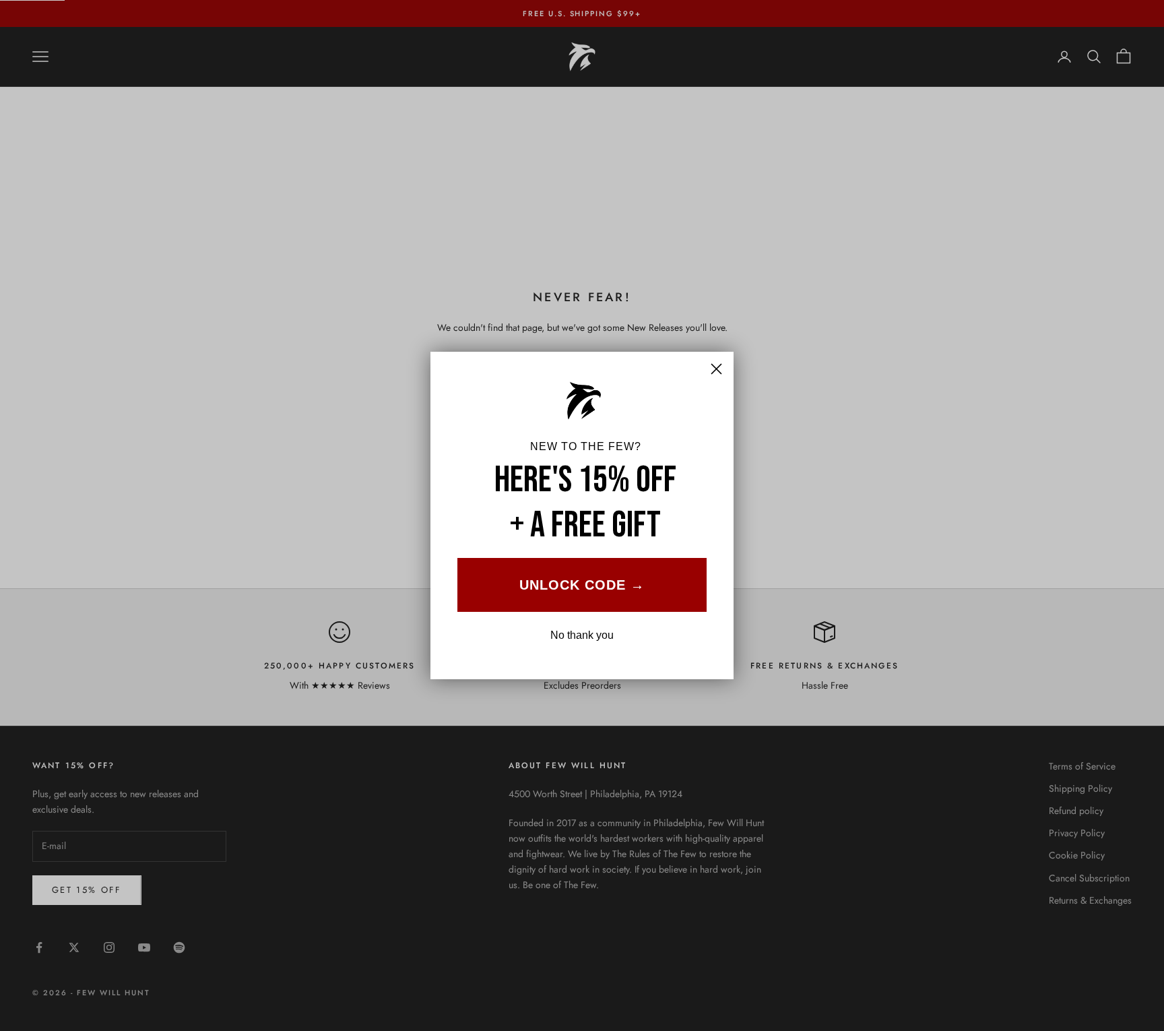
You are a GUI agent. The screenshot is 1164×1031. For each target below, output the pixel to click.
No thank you (582, 635)
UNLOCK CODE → (582, 584)
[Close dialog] (716, 369)
